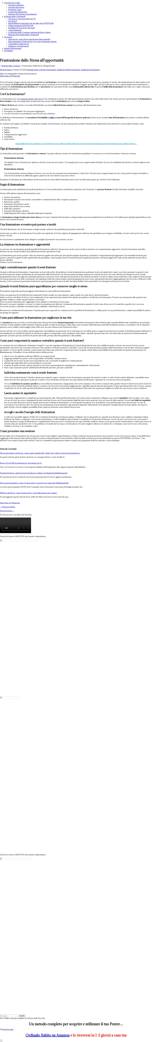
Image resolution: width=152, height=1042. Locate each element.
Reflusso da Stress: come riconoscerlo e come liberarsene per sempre (28, 493)
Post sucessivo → (7, 511)
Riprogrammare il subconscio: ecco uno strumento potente (32, 41)
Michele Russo (6, 70)
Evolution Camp (15, 10)
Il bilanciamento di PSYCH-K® (20, 25)
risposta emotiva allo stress (32, 99)
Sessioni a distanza (16, 5)
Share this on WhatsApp (10, 76)
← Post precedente (7, 507)
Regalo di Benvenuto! (12, 48)
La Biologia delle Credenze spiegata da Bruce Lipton (29, 32)
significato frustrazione (90, 70)
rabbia (51, 117)
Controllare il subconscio (18, 44)
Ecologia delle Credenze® (14, 16)
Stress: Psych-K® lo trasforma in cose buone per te (21, 463)
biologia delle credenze (36, 70)
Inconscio (8, 37)
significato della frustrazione (68, 70)
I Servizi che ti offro (12, 3)
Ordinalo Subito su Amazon (48, 1035)
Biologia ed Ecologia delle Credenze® (23, 35)
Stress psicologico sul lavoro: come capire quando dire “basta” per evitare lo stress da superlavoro (40, 453)
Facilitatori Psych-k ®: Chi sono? (21, 28)
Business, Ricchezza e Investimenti (22, 14)
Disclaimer (8, 51)
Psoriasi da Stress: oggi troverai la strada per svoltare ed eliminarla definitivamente (34, 473)
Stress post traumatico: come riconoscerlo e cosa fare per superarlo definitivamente (34, 483)
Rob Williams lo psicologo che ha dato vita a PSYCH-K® (31, 23)
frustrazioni (51, 70)
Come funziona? (15, 30)
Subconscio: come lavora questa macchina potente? (29, 39)
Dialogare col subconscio (18, 46)
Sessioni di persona (16, 7)
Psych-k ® (12, 21)
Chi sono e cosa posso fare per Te (22, 19)
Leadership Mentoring (17, 12)
